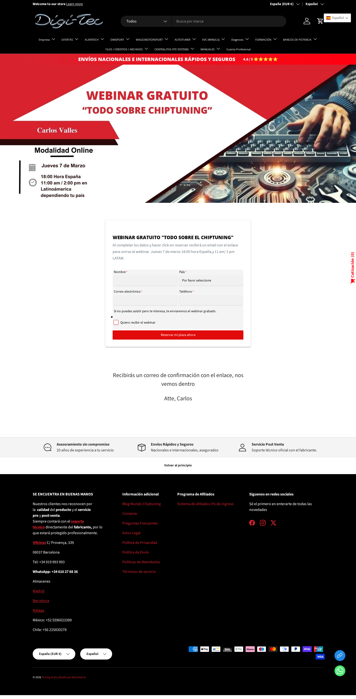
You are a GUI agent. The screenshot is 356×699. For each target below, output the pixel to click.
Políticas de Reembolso (141, 562)
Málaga (38, 610)
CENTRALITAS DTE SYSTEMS (172, 49)
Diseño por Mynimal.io (72, 677)
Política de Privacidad (139, 542)
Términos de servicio (139, 571)
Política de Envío (135, 552)
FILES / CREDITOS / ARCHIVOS (124, 49)
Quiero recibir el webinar (137, 322)
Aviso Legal (131, 533)
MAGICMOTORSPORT (149, 39)
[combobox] (203, 21)
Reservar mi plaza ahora (178, 335)
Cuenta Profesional (238, 49)
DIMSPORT (117, 39)
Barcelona (41, 600)
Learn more (74, 4)
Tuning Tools (49, 677)
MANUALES (208, 49)
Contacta (129, 513)
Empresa (44, 39)
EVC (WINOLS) (210, 39)
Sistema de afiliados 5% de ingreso (205, 504)
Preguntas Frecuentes (140, 523)
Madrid (38, 591)
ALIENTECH (92, 39)
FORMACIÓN (263, 39)
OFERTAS (67, 39)
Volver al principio (178, 465)
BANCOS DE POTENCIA (297, 39)
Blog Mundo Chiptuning (141, 504)
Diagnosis (237, 39)
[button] (339, 671)
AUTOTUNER (182, 39)
